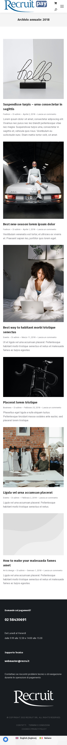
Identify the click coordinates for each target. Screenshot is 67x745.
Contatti (21, 725)
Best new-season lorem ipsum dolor (29, 224)
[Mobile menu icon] (62, 6)
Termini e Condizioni (39, 725)
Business (7, 407)
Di (17, 114)
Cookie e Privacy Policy (34, 729)
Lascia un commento (46, 114)
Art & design (8, 570)
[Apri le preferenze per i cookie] (5, 741)
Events (6, 337)
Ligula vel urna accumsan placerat (28, 492)
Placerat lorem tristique (20, 402)
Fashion (6, 114)
